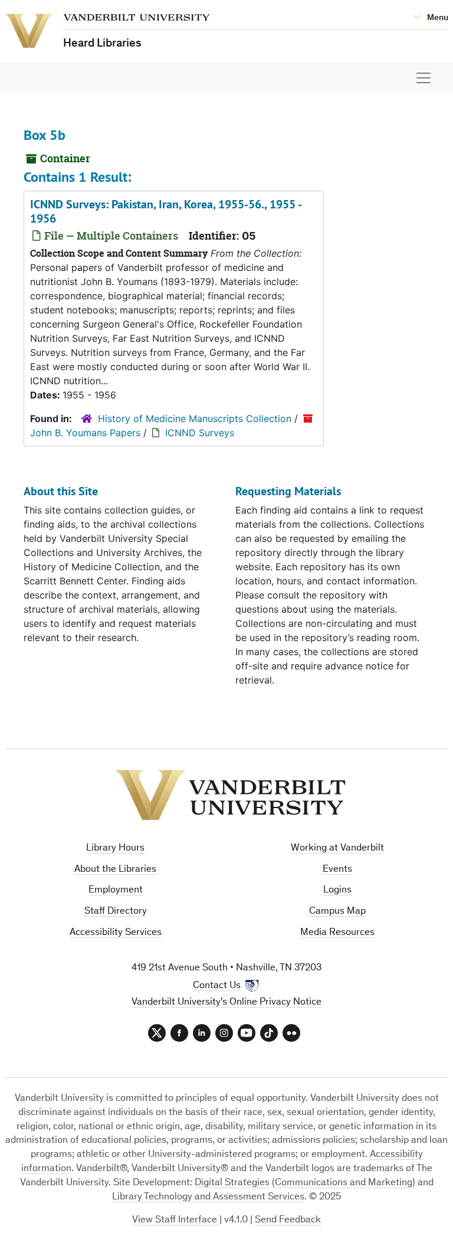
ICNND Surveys (199, 433)
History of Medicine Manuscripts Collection (194, 418)
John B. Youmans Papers (85, 433)
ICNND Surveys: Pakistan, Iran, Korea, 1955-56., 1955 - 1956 (165, 211)
